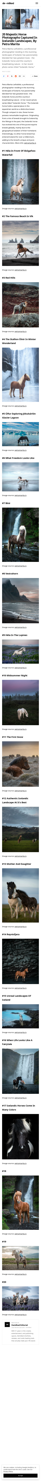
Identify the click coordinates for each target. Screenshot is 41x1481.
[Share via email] (19, 76)
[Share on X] (11, 76)
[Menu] (36, 3)
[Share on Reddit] (15, 76)
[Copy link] (23, 76)
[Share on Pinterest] (7, 76)
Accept (20, 1476)
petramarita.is (30, 143)
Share (36, 76)
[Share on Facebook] (3, 76)
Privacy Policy (8, 1471)
